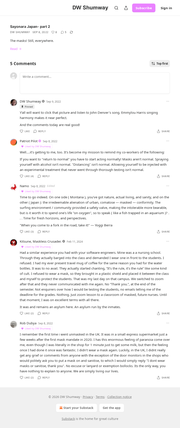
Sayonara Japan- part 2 (30, 26)
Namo (24, 186)
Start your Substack (78, 408)
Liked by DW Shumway (38, 146)
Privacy (88, 397)
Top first (162, 64)
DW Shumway (20, 32)
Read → (16, 48)
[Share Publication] (126, 8)
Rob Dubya (28, 323)
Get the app (112, 408)
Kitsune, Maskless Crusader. (40, 241)
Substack (68, 419)
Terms (100, 397)
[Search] (116, 8)
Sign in (166, 8)
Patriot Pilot (29, 141)
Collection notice (119, 397)
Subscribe (144, 8)
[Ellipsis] (167, 101)
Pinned (29, 106)
